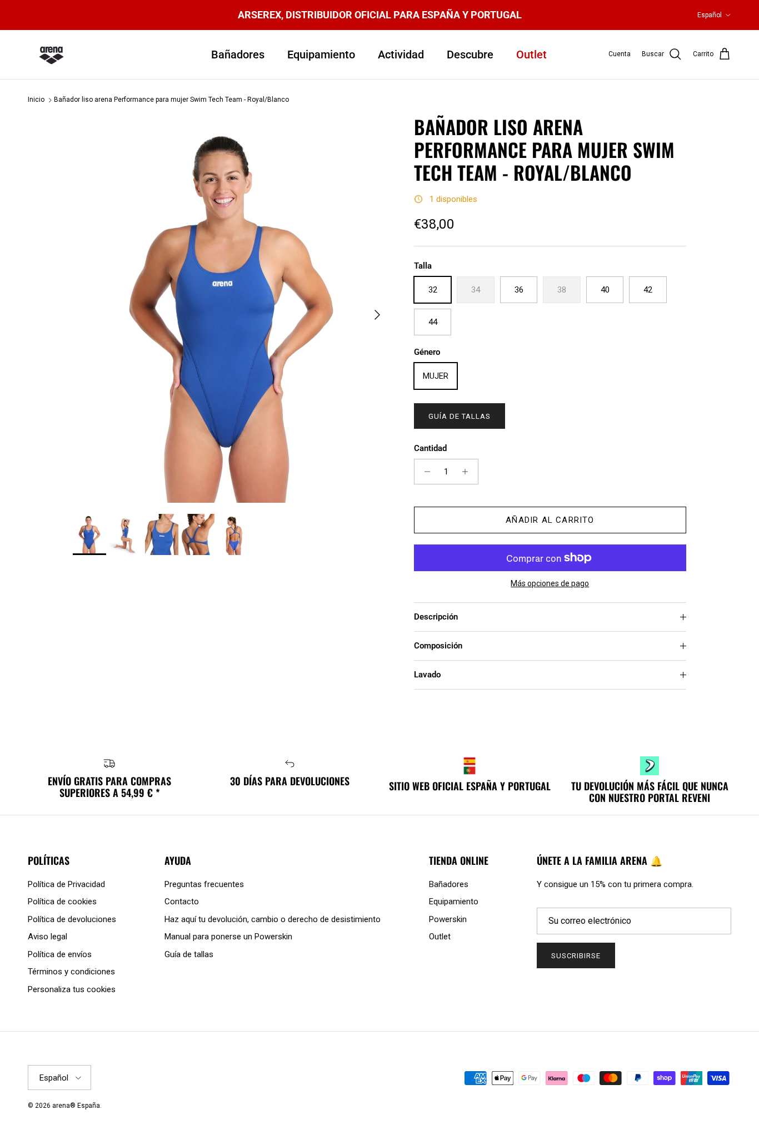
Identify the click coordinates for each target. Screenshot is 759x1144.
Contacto (181, 902)
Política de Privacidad (66, 884)
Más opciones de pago (550, 583)
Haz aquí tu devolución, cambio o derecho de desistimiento (272, 919)
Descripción (436, 617)
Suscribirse (576, 956)
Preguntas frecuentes (204, 884)
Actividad (401, 54)
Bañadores (237, 54)
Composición (438, 646)
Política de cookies (62, 902)
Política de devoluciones (72, 919)
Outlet (531, 54)
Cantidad (430, 448)
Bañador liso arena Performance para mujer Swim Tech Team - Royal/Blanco (171, 100)
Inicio (36, 100)
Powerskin (448, 919)
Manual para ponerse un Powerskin (228, 937)
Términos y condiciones (71, 972)
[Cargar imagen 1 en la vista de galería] (231, 309)
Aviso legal (47, 937)
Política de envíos (60, 954)
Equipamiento (321, 54)
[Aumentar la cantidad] (468, 471)
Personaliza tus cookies (72, 989)
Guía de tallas (459, 416)
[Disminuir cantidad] (424, 471)
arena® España (76, 1106)
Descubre (470, 54)
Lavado (427, 675)
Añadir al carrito (550, 520)
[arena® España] (51, 54)
